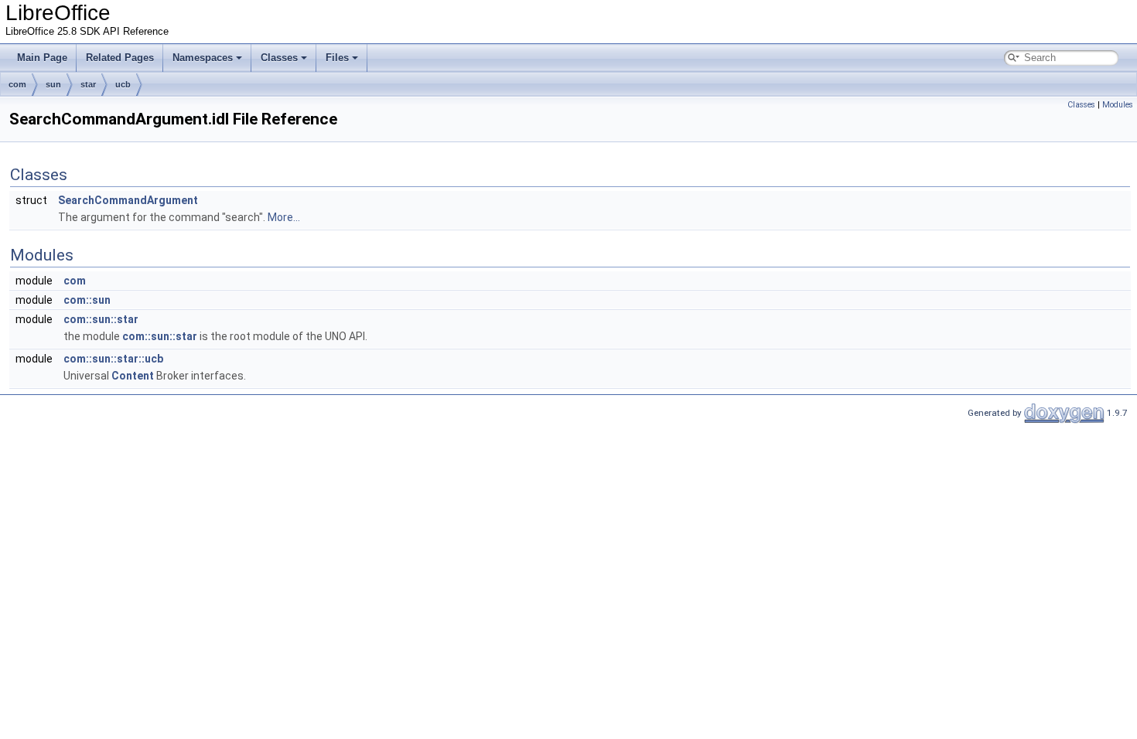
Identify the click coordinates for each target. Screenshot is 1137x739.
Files (337, 57)
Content (132, 376)
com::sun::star (100, 319)
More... (284, 217)
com (17, 84)
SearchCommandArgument (128, 200)
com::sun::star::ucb (113, 358)
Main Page (42, 57)
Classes (279, 57)
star (88, 84)
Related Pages (120, 57)
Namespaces (202, 57)
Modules (1117, 105)
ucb (123, 84)
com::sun (87, 300)
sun (53, 84)
